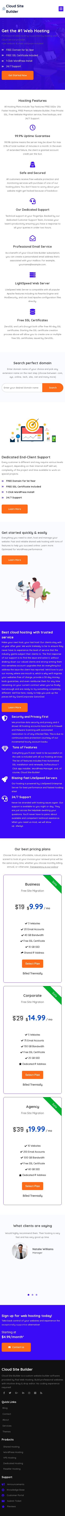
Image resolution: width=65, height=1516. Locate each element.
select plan (32, 963)
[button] (28, 1294)
